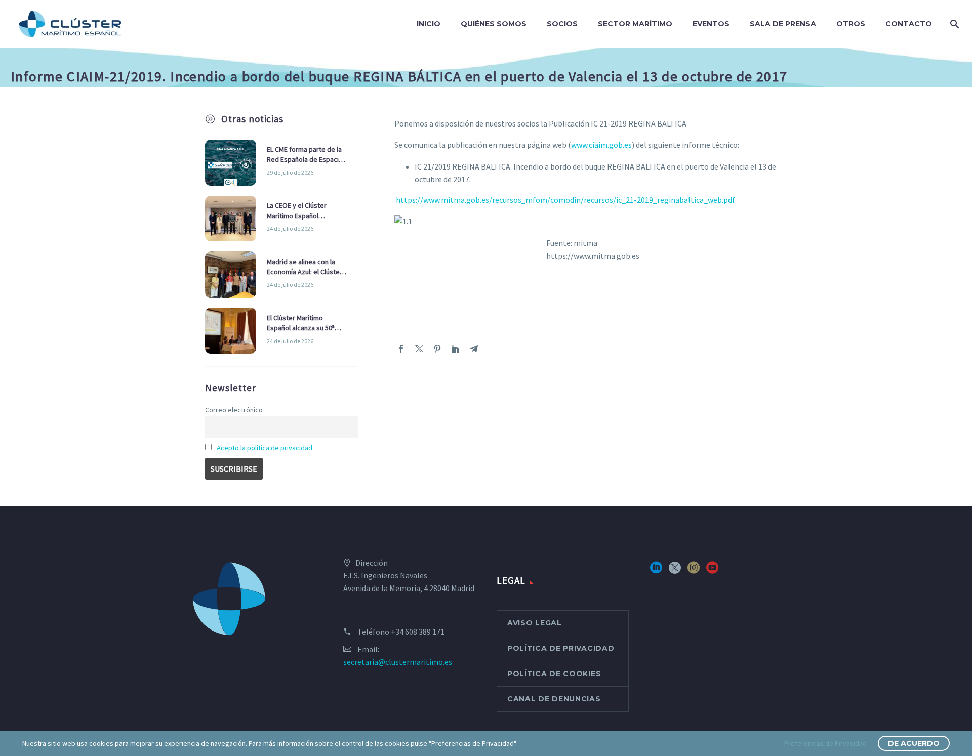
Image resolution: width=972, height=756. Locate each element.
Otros (850, 23)
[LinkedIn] (456, 349)
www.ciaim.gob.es (601, 145)
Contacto (908, 23)
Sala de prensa (783, 23)
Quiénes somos (493, 23)
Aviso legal (534, 622)
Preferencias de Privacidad (825, 743)
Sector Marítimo (635, 23)
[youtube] (712, 571)
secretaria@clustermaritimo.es (397, 662)
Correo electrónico (234, 409)
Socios (562, 23)
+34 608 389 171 (417, 631)
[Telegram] (474, 349)
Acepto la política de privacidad (264, 447)
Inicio (428, 23)
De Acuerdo (914, 743)
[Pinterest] (437, 349)
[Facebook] (401, 349)
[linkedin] (656, 571)
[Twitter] (419, 349)
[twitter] (675, 571)
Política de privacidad (560, 648)
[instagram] (693, 571)
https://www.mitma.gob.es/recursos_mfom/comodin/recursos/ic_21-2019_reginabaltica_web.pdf (564, 200)
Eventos (711, 23)
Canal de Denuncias (554, 698)
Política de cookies (554, 673)
